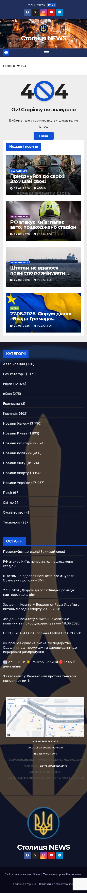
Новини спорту (16, 473)
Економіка (11, 404)
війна (7, 394)
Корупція (10, 413)
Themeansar (74, 874)
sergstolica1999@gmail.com (45, 747)
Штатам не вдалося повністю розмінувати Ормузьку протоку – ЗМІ (40, 273)
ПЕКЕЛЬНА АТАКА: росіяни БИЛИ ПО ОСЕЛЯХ (42, 633)
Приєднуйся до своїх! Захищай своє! (37, 178)
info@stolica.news (45, 753)
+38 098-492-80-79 (45, 741)
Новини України (16, 483)
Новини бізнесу (16, 423)
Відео (14, 308)
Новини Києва (20, 216)
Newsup (56, 874)
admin (41, 188)
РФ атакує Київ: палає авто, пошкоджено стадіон (43, 224)
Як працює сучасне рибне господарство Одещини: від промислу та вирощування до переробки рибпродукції (40, 647)
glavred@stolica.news (53, 765)
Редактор (45, 234)
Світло (8, 503)
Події (7, 493)
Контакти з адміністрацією (56, 884)
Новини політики (17, 453)
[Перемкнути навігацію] (46, 53)
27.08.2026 (22, 188)
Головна (9, 66)
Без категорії (19, 171)
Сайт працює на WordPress (23, 874)
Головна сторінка (24, 884)
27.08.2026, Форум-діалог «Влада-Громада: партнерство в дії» (41, 319)
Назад (43, 135)
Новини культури (17, 443)
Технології (11, 522)
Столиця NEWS (43, 38)
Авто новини (14, 364)
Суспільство (13, 512)
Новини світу (19, 262)
